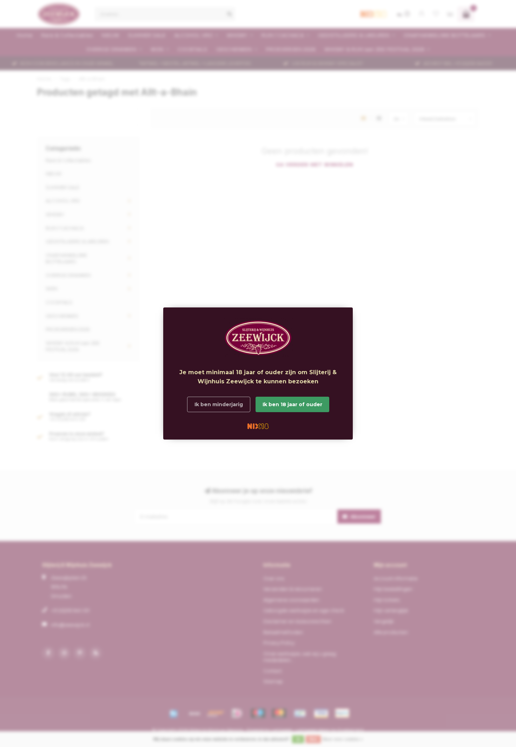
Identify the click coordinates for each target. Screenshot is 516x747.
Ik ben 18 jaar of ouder (292, 404)
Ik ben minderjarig (218, 404)
